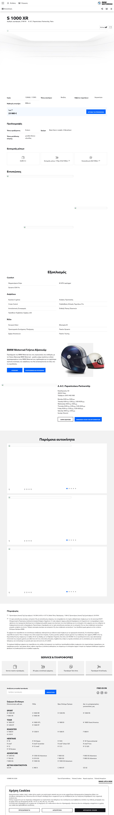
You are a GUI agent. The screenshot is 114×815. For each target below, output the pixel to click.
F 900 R (85, 732)
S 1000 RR (35, 713)
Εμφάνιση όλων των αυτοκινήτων (88, 419)
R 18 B (60, 741)
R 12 (8, 746)
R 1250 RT (10, 725)
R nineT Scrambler (38, 744)
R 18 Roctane (11, 749)
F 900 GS (61, 758)
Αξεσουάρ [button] (14, 370)
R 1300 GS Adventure (65, 761)
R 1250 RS (61, 713)
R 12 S (60, 746)
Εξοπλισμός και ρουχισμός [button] (34, 370)
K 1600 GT (10, 722)
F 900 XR (10, 716)
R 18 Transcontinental (90, 741)
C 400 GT (61, 768)
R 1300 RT (35, 725)
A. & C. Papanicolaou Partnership (38, 21)
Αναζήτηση (51, 692)
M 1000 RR (10, 713)
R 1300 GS (36, 761)
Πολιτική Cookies (77, 778)
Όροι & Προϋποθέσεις (64, 778)
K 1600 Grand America (91, 722)
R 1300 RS (86, 713)
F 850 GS (61, 756)
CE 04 (9, 768)
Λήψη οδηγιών (65, 419)
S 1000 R (10, 732)
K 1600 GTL (36, 722)
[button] (3, 3)
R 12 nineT (35, 746)
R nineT (9, 744)
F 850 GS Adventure (90, 756)
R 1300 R (61, 732)
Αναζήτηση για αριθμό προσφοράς (17, 688)
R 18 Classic (36, 741)
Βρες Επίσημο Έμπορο (65, 704)
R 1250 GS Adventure (39, 756)
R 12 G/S (86, 746)
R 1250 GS (10, 756)
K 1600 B (61, 722)
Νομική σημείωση (88, 778)
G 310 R (10, 734)
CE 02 (85, 768)
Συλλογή (102, 27)
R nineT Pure (87, 744)
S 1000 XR (35, 716)
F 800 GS (10, 761)
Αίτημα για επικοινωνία (96, 111)
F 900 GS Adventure (90, 758)
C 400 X (35, 768)
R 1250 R (35, 732)
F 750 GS (10, 758)
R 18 (8, 741)
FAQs (34, 704)
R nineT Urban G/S (64, 744)
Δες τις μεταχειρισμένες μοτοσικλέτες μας (91, 705)
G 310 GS (35, 758)
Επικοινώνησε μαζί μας (14, 704)
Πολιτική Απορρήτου (100, 778)
